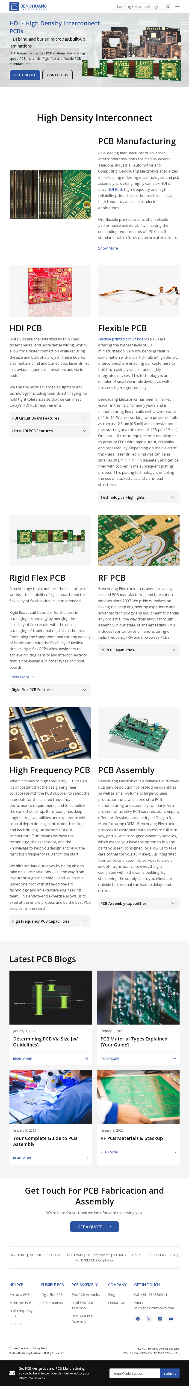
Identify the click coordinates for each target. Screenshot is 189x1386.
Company (117, 1284)
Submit (169, 1373)
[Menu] (177, 6)
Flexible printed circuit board (122, 339)
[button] (3, 55)
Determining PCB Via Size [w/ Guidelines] (45, 1042)
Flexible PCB (52, 1284)
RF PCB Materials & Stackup (131, 1138)
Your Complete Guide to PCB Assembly (45, 1141)
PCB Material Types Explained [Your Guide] (134, 1042)
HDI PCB (114, 189)
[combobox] (139, 6)
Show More (108, 248)
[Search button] (168, 6)
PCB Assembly (85, 1284)
